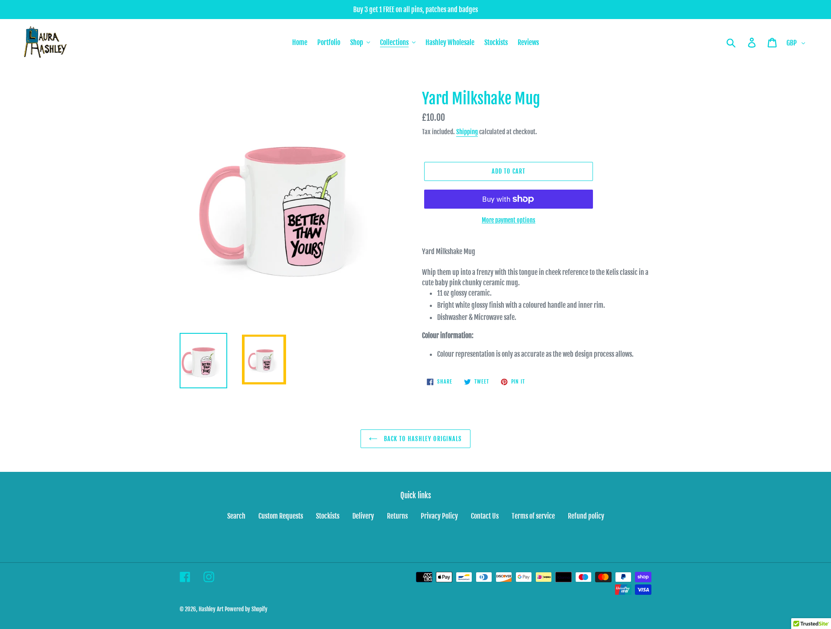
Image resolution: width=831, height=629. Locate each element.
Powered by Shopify (246, 609)
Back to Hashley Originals (422, 438)
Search (236, 516)
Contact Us (485, 516)
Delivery (363, 516)
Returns (397, 516)
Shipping (467, 132)
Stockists (327, 516)
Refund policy (586, 516)
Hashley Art (211, 609)
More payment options (508, 220)
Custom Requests (280, 516)
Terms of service (533, 516)
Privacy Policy (439, 516)
